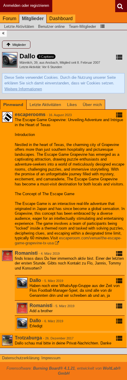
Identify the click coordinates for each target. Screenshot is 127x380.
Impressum (51, 358)
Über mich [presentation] (92, 104)
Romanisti (26, 253)
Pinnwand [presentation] (13, 104)
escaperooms (30, 114)
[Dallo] (22, 283)
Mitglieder (33, 18)
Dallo (35, 280)
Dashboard (61, 18)
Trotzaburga (28, 337)
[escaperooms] (7, 117)
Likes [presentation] (72, 104)
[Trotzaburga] (7, 340)
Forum (9, 18)
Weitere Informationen (23, 89)
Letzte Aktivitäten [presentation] (45, 104)
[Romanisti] (7, 255)
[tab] (13, 105)
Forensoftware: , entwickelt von (63, 371)
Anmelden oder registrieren (26, 5)
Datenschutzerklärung (20, 358)
